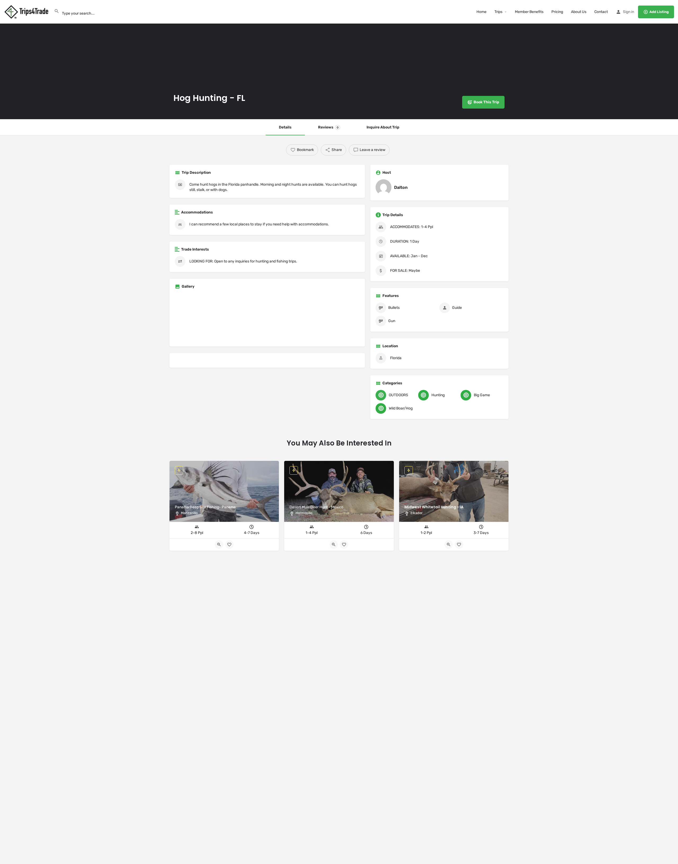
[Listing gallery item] (205, 318)
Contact (601, 12)
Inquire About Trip (383, 127)
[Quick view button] (448, 544)
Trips (498, 12)
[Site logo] (27, 11)
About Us (578, 12)
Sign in (628, 12)
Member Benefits (529, 12)
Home (481, 12)
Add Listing (659, 12)
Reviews (328, 127)
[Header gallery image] (113, 59)
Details (285, 127)
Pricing (557, 12)
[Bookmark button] (459, 544)
